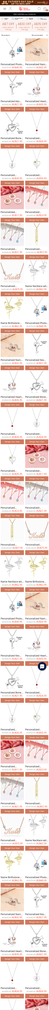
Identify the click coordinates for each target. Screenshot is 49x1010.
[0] (45, 8)
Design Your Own (12, 72)
